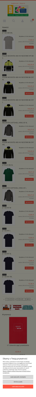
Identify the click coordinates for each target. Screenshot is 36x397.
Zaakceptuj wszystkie (18, 386)
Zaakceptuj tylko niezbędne (18, 377)
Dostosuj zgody (18, 381)
